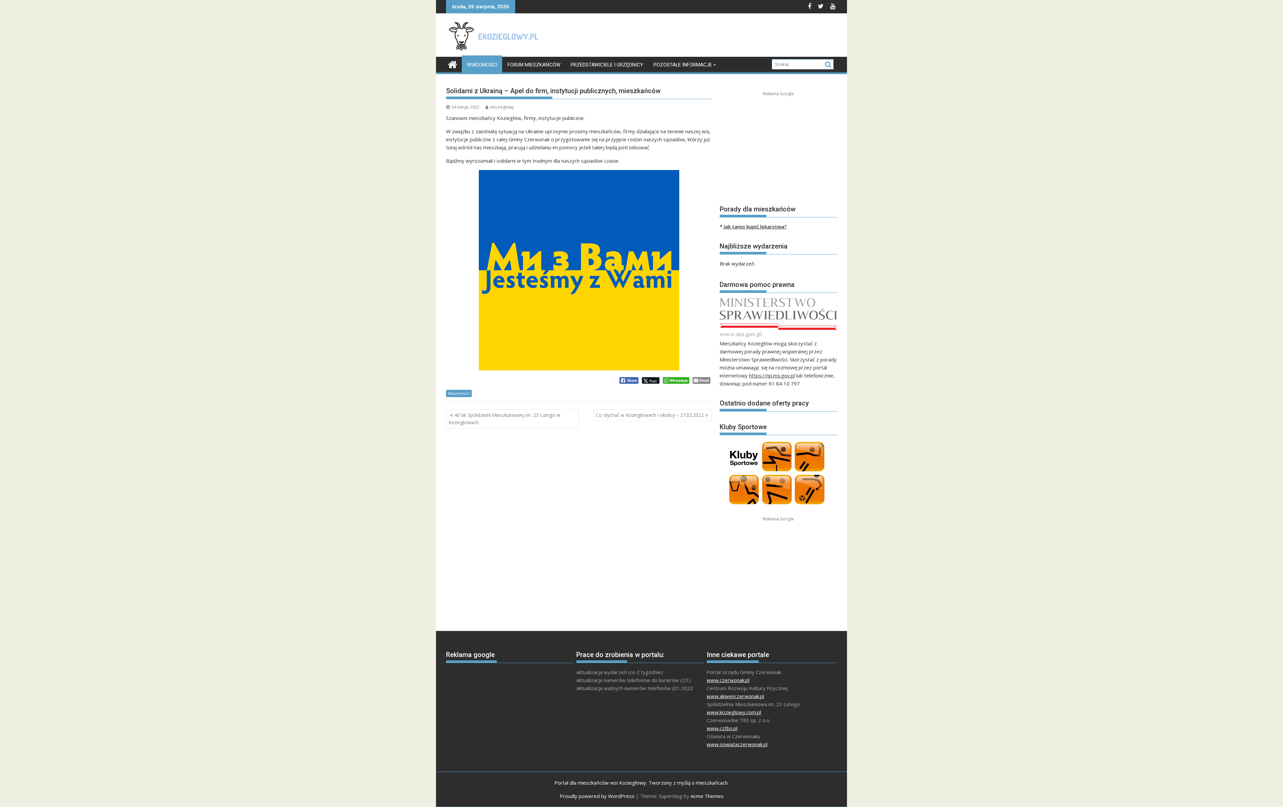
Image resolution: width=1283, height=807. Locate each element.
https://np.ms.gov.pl (772, 375)
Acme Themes (707, 796)
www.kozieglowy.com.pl (734, 712)
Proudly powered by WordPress (597, 796)
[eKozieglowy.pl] (452, 63)
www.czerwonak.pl (728, 680)
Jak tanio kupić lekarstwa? (755, 226)
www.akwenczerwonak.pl (735, 696)
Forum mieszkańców (534, 65)
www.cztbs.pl (722, 728)
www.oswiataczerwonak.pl (737, 744)
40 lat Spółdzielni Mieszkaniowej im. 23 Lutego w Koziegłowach (504, 419)
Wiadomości (482, 65)
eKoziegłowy (502, 107)
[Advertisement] (715, 37)
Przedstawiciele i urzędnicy (607, 65)
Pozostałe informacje (683, 65)
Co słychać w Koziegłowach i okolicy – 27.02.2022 (650, 415)
